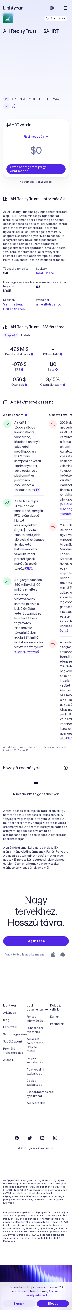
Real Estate (45, 273)
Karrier (54, 1017)
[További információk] (65, 768)
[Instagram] (55, 1138)
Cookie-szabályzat (34, 1083)
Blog (6, 1020)
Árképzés (9, 1013)
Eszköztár (10, 1027)
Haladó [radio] (26, 335)
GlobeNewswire (26, 652)
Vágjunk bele (36, 941)
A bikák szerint (13, 415)
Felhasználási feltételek (35, 1030)
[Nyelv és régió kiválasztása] (52, 8)
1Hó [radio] (22, 99)
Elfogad (52, 1303)
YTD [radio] (32, 99)
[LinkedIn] (42, 1138)
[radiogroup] (31, 99)
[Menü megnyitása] (65, 8)
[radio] (6, 106)
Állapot (8, 1060)
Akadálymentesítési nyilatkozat (36, 1094)
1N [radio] (6, 99)
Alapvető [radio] (11, 335)
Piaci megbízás (33, 136)
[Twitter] (30, 1138)
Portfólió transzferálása (12, 1051)
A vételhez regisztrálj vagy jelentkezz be (28, 169)
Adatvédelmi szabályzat (35, 1071)
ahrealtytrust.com (50, 304)
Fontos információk (35, 1019)
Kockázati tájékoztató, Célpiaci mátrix (35, 1045)
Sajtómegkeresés (12, 1034)
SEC (37, 490)
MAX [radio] (56, 99)
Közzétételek (36, 1103)
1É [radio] (40, 99)
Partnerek (57, 1024)
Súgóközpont (12, 1041)
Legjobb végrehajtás (35, 1060)
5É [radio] (47, 99)
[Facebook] (17, 1138)
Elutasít (19, 1303)
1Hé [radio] (14, 99)
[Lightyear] (13, 8)
